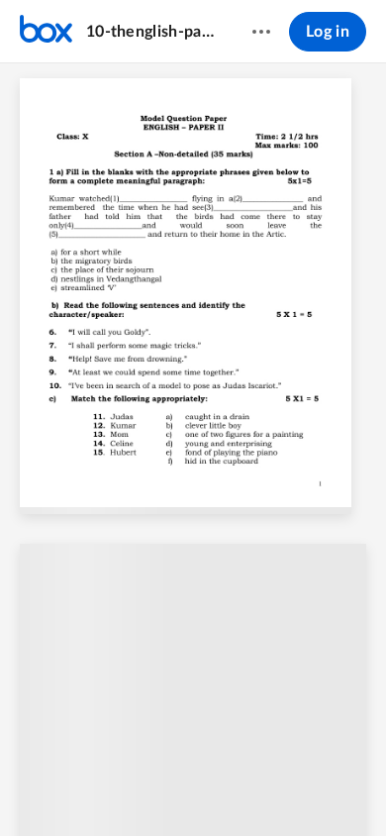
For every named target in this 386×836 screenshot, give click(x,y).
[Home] (46, 32)
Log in (327, 32)
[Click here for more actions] (261, 32)
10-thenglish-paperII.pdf (150, 32)
